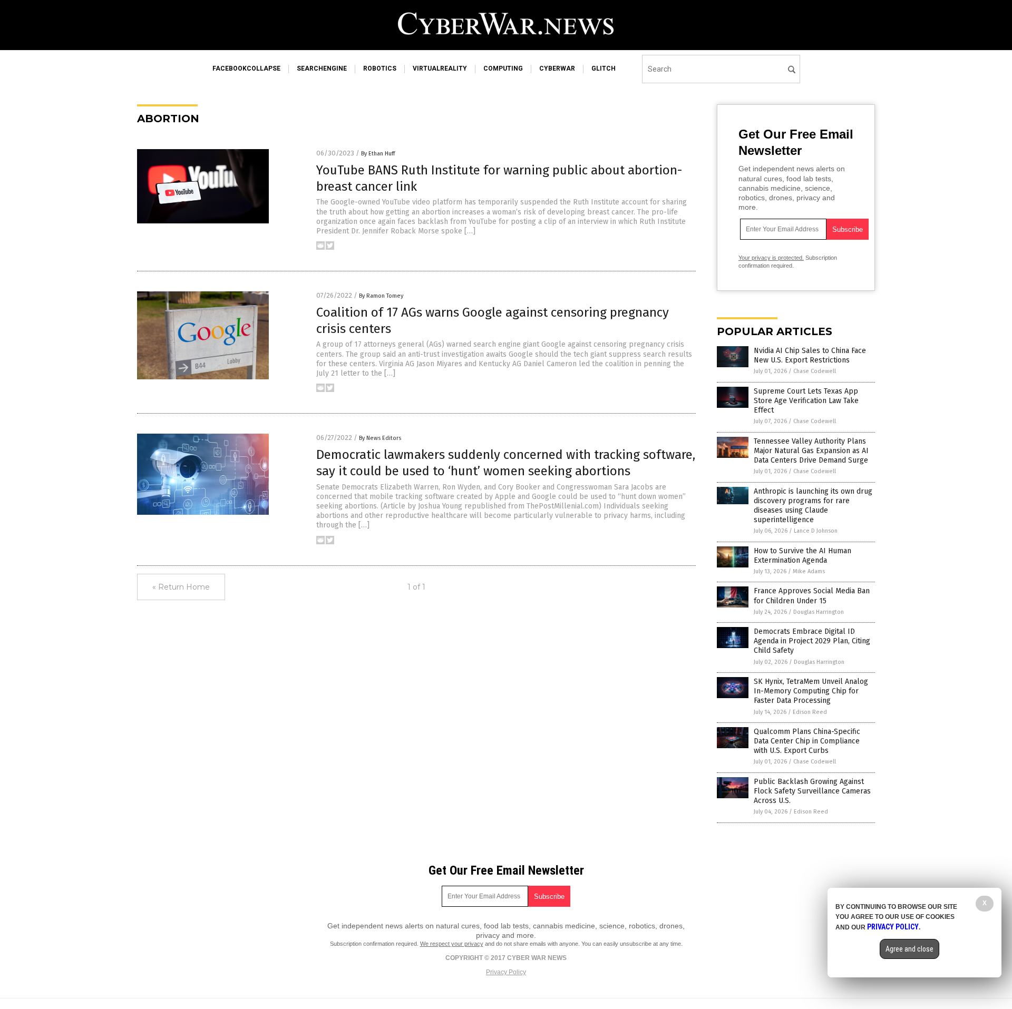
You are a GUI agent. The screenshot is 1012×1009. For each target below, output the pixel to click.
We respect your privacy (451, 944)
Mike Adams (809, 571)
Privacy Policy (506, 972)
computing (503, 68)
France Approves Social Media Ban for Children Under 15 (812, 595)
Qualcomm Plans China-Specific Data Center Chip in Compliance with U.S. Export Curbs (807, 741)
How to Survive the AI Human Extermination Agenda (802, 555)
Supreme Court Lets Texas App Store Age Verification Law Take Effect (806, 401)
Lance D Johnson (816, 530)
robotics (379, 68)
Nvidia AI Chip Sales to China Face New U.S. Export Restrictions (810, 355)
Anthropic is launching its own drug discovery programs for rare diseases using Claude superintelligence (813, 506)
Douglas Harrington (818, 612)
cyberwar (557, 68)
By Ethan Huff (378, 153)
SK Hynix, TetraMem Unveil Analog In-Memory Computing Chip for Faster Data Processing (811, 691)
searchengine (322, 68)
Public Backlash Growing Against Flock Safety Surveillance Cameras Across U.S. (812, 791)
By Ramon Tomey (381, 295)
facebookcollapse (246, 68)
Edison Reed (810, 712)
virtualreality (440, 68)
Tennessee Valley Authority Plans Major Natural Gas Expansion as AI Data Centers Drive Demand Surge (811, 451)
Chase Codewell (814, 371)
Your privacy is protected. (771, 257)
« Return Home (181, 587)
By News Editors (380, 438)
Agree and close (909, 949)
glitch (603, 68)
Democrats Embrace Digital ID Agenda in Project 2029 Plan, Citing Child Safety (812, 641)
